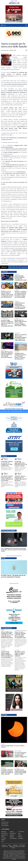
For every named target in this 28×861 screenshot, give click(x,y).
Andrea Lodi (5, 50)
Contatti (9, 845)
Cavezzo (11, 831)
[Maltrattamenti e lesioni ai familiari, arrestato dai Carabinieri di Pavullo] (7, 277)
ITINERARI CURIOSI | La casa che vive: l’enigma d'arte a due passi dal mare (7, 463)
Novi (19, 833)
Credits (13, 847)
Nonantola (20, 838)
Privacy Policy (22, 845)
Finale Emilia (4, 833)
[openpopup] (26, 25)
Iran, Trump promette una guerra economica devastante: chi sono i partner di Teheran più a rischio (13, 550)
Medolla (3, 839)
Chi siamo (3, 845)
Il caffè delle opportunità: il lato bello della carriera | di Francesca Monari (21, 463)
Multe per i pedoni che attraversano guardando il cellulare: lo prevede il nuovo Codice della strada (21, 337)
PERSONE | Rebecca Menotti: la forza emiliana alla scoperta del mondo (21, 478)
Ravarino (20, 836)
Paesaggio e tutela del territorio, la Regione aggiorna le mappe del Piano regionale (7, 772)
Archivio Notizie (4, 825)
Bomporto (12, 835)
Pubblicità (15, 845)
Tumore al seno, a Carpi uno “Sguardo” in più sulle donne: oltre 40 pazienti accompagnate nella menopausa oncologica (20, 634)
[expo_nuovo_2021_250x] (14, 816)
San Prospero (21, 831)
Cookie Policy (5, 846)
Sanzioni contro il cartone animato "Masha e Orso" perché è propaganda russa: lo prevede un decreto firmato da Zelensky (7, 294)
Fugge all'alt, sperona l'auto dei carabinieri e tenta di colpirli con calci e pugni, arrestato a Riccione (7, 354)
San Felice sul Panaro (4, 835)
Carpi (2, 841)
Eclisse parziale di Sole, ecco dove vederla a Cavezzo (12, 746)
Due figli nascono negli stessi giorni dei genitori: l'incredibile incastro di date (20, 772)
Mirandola (3, 831)
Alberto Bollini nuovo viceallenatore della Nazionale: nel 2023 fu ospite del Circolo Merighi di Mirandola (7, 634)
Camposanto (12, 833)
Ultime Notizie (4, 823)
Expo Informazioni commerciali (14, 408)
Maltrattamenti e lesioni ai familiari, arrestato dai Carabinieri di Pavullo (21, 278)
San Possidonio (13, 838)
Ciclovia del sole (5, 822)
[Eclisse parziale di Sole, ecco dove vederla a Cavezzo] (14, 730)
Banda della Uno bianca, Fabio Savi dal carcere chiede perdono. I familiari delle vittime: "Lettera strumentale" (20, 322)
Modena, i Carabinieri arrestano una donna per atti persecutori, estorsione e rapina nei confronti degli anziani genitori (20, 294)
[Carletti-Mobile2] (14, 22)
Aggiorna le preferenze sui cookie (17, 846)
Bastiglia (12, 836)
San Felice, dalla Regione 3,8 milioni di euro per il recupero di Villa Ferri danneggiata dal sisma (7, 323)
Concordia (3, 838)
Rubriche (4, 456)
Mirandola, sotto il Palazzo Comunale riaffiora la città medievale (20, 654)
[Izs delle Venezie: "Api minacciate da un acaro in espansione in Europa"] (14, 567)
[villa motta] (14, 33)
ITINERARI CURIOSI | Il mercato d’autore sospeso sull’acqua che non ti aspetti (7, 478)
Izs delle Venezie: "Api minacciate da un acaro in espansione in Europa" (13, 576)
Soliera (19, 835)
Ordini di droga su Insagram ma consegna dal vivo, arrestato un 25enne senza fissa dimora (20, 305)
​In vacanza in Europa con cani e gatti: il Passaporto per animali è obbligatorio (21, 754)
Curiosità (4, 715)
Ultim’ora (4, 267)
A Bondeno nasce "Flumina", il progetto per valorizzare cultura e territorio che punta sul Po (20, 356)
